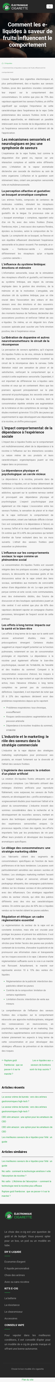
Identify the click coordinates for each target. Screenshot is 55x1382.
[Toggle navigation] (49, 6)
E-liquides (8, 63)
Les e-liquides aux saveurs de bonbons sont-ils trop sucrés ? (40, 1065)
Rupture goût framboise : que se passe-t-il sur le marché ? (13, 1067)
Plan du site (27, 1379)
